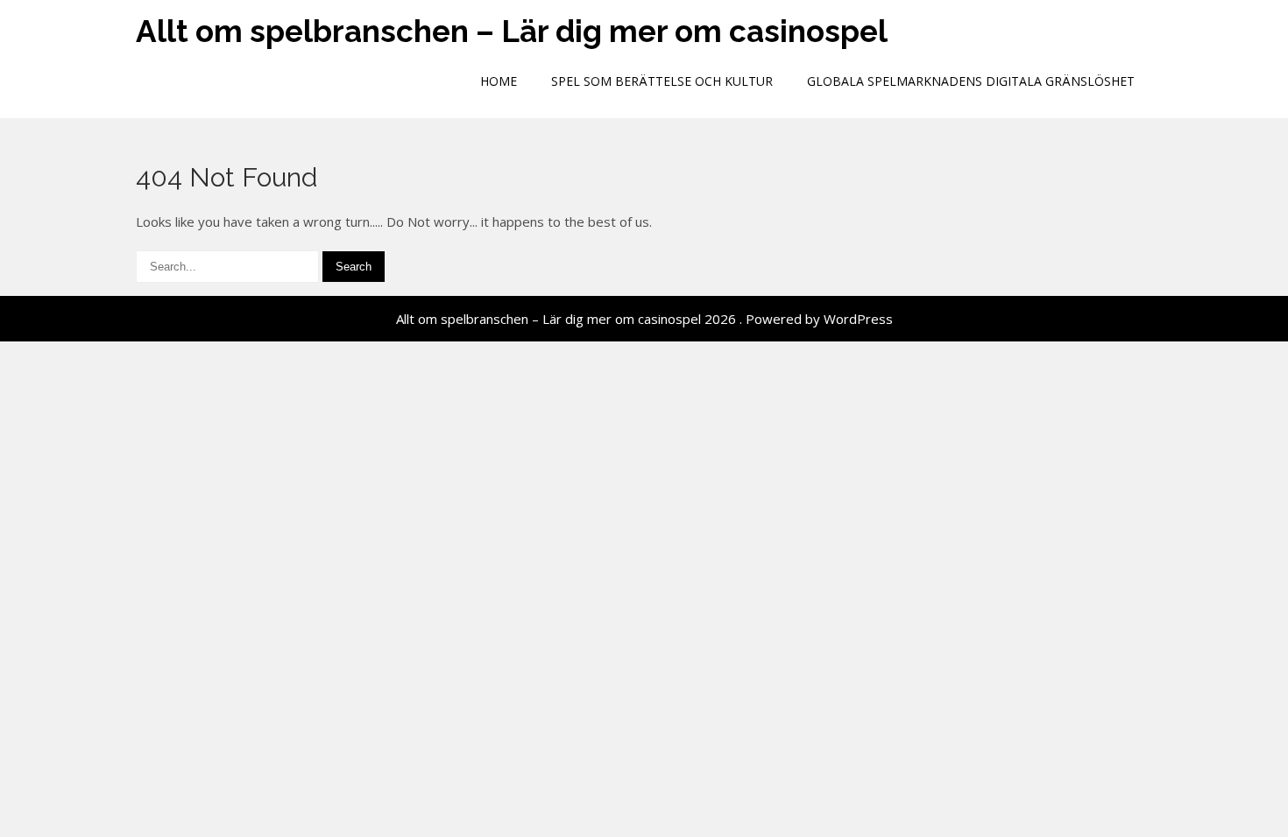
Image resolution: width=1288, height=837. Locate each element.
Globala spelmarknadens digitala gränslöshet (971, 81)
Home (498, 81)
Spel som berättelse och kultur (662, 81)
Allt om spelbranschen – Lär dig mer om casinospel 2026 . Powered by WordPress (644, 318)
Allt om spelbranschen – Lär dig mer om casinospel (512, 31)
